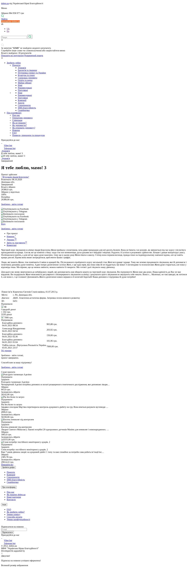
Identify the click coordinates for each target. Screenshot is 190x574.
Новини (16, 130)
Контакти (11, 499)
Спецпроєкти (24, 105)
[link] (95, 209)
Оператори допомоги (22, 118)
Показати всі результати (12, 55)
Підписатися (7, 532)
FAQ (14, 133)
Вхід (3, 224)
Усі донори (6, 350)
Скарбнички (24, 110)
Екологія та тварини (27, 70)
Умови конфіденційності (18, 519)
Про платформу (14, 113)
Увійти (4, 19)
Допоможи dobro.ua (10, 21)
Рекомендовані (25, 88)
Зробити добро (14, 63)
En (8, 31)
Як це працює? (19, 123)
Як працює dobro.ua (16, 494)
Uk (8, 29)
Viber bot (8, 145)
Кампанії (22, 100)
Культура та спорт (26, 75)
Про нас (16, 115)
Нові (20, 85)
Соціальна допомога (27, 78)
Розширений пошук (33, 55)
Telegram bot (9, 148)
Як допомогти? (19, 125)
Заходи (21, 103)
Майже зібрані (24, 83)
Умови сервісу (13, 514)
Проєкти (16, 65)
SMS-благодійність (27, 108)
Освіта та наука (25, 80)
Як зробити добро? (16, 512)
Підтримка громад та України (32, 73)
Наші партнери (14, 497)
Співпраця (17, 120)
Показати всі (7, 464)
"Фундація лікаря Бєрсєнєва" (15, 177)
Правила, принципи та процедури (28, 135)
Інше (4, 505)
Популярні (23, 90)
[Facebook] (1, 537)
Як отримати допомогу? (23, 128)
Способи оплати (14, 517)
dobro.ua (5, 3)
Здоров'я (22, 68)
